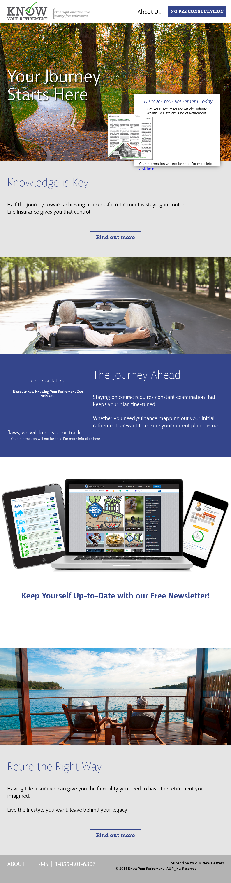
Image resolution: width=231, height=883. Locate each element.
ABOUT (16, 864)
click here (146, 168)
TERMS (40, 864)
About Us (149, 12)
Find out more (115, 237)
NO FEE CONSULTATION (197, 11)
